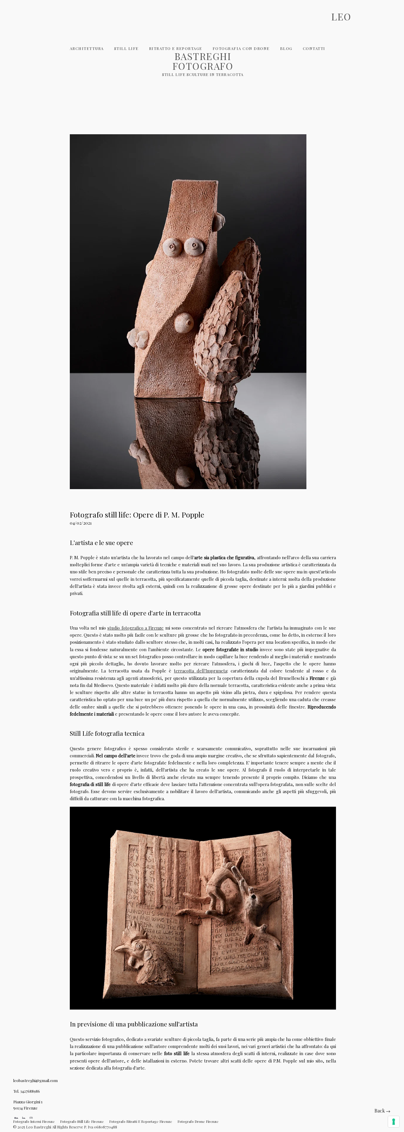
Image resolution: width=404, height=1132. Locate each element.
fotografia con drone (241, 48)
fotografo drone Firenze (198, 1121)
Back (380, 1110)
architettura (87, 48)
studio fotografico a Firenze (135, 628)
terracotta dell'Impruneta (200, 671)
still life (126, 48)
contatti (314, 48)
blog (286, 48)
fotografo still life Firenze (82, 1121)
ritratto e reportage (175, 48)
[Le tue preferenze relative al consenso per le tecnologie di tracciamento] (393, 1121)
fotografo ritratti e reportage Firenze (140, 1121)
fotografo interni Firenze (34, 1121)
